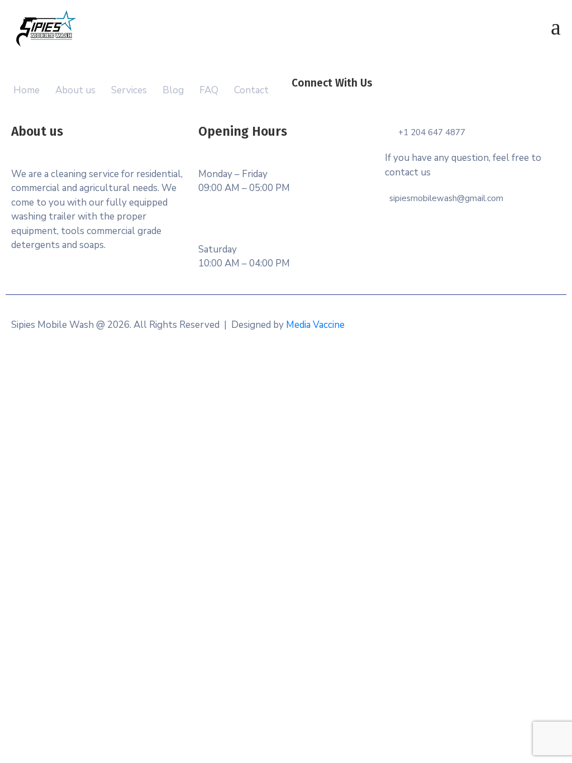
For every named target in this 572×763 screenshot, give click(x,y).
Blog (173, 90)
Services (129, 90)
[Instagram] (441, 98)
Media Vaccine (315, 324)
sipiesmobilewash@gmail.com (446, 198)
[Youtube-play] (466, 98)
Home (26, 90)
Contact (251, 90)
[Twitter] (417, 98)
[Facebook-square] (392, 98)
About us (75, 90)
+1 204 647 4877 (431, 132)
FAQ (208, 90)
